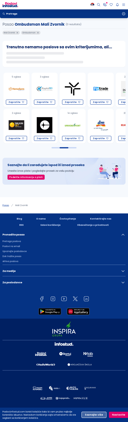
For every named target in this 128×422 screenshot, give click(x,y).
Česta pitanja (68, 218)
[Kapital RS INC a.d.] (43, 90)
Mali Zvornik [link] (21, 205)
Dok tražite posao (11, 256)
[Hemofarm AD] (15, 90)
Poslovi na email (11, 246)
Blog (19, 218)
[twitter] (75, 299)
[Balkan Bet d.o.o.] (15, 126)
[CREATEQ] (43, 126)
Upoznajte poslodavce (14, 251)
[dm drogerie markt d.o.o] (99, 126)
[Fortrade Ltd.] (99, 90)
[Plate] (105, 4)
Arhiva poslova (10, 261)
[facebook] (42, 299)
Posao (5, 205)
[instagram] (53, 299)
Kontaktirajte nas (100, 218)
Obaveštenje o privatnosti (93, 225)
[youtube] (64, 299)
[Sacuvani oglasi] (111, 4)
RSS (21, 225)
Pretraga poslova (11, 241)
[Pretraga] (99, 4)
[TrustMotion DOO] (71, 90)
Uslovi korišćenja (50, 225)
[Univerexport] (71, 126)
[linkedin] (86, 299)
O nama (41, 218)
